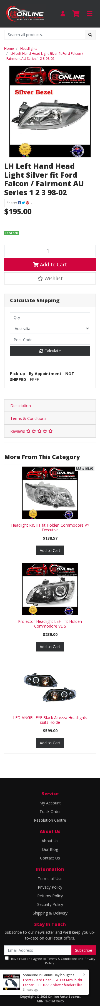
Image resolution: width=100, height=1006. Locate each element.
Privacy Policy (50, 887)
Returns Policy (50, 895)
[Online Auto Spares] (25, 13)
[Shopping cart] (76, 14)
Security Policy (50, 904)
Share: (12, 202)
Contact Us (50, 858)
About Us (50, 840)
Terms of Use (50, 878)
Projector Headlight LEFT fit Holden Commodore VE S (50, 624)
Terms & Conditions (28, 418)
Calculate (52, 350)
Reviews (18, 431)
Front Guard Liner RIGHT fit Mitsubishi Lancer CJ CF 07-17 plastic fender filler (52, 982)
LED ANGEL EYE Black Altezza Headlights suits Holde (50, 720)
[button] (50, 278)
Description (20, 405)
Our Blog (50, 849)
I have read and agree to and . (52, 961)
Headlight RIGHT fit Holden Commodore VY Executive (50, 527)
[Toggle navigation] (89, 14)
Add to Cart (53, 264)
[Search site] (90, 34)
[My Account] (63, 14)
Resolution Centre (50, 820)
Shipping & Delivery (50, 913)
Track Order (50, 811)
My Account (50, 803)
